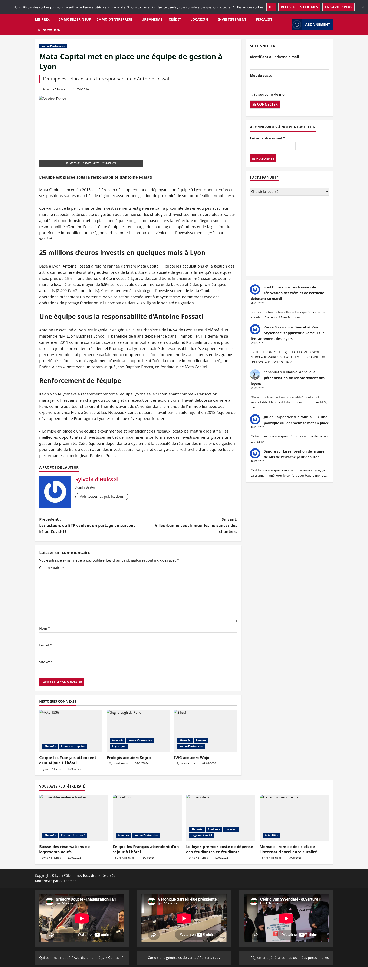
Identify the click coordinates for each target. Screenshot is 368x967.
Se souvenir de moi (270, 94)
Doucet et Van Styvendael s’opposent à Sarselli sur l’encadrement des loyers (287, 333)
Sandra (270, 451)
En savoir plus (338, 7)
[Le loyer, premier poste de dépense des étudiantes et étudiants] (220, 818)
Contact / (115, 957)
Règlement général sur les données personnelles (289, 957)
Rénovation (49, 29)
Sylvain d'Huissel (54, 89)
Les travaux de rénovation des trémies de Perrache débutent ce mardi (287, 293)
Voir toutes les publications (102, 496)
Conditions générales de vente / (174, 957)
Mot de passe (261, 75)
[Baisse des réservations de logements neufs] (73, 818)
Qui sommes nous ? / (56, 957)
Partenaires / (210, 957)
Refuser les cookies (299, 7)
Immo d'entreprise (53, 46)
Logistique (118, 746)
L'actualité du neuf (73, 835)
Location (199, 19)
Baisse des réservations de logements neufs (64, 849)
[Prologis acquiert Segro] (138, 731)
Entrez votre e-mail (267, 138)
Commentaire (51, 567)
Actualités (271, 835)
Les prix (42, 19)
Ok (271, 7)
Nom (44, 628)
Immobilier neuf (75, 19)
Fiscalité (264, 19)
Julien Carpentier (278, 417)
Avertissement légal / (91, 957)
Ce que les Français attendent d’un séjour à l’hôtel (67, 760)
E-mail (45, 645)
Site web (46, 662)
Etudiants (214, 829)
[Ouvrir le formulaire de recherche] (287, 24)
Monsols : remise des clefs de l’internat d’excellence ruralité (288, 849)
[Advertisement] (289, 236)
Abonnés (50, 746)
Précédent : (87, 525)
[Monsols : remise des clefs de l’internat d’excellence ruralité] (294, 818)
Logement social (201, 835)
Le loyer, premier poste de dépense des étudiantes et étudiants (219, 849)
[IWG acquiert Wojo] (205, 731)
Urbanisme (152, 19)
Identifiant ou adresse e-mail (274, 56)
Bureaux (201, 740)
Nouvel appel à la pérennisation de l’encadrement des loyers (288, 378)
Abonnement (317, 24)
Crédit (175, 19)
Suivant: (196, 525)
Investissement (232, 19)
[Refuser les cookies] (363, 7)
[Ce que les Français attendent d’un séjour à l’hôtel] (70, 731)
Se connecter (265, 104)
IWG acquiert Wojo (191, 757)
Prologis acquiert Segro (129, 757)
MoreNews (43, 880)
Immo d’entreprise (114, 19)
